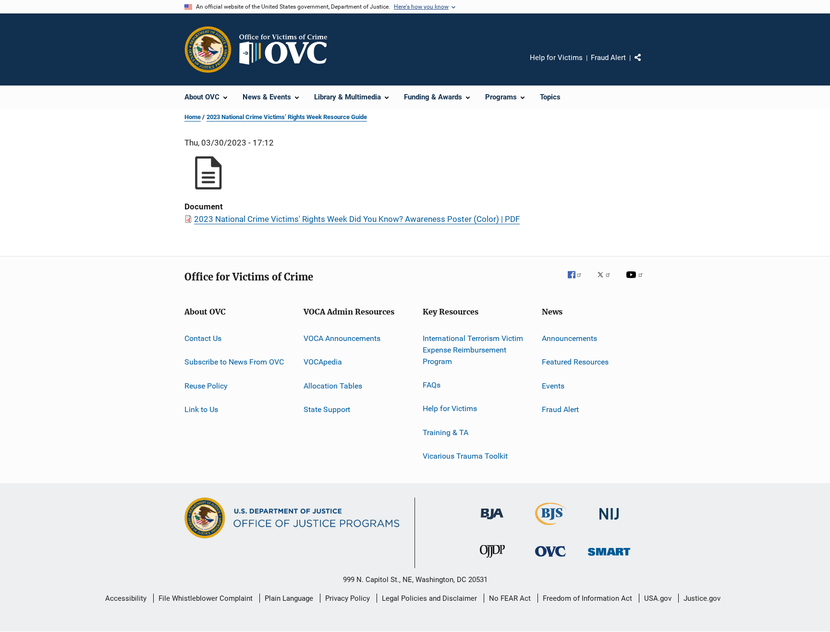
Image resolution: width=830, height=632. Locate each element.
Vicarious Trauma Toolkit (465, 456)
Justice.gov (702, 598)
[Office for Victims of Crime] (550, 558)
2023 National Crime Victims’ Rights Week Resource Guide (287, 117)
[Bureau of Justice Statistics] (550, 527)
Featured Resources (575, 361)
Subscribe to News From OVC (234, 361)
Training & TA (445, 432)
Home (192, 117)
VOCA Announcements (342, 338)
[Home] (287, 49)
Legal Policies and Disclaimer (429, 598)
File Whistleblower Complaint (206, 598)
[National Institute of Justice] (609, 521)
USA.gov (657, 598)
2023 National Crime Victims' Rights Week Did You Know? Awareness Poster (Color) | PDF (357, 219)
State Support (327, 409)
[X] (607, 281)
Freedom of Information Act (587, 598)
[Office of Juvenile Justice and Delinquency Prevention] (492, 559)
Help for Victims (556, 57)
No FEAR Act (510, 598)
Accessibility (125, 598)
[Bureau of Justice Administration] (492, 521)
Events (553, 385)
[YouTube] (636, 281)
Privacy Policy (347, 598)
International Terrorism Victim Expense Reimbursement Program (473, 350)
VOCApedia (323, 361)
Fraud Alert (608, 57)
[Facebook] (578, 281)
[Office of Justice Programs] (208, 49)
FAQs (431, 384)
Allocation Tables (333, 385)
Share (645, 64)
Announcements (569, 338)
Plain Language (289, 598)
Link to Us (201, 409)
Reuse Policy (206, 385)
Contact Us (202, 338)
